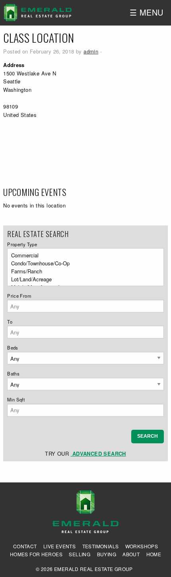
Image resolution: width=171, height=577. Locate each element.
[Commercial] (83, 255)
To (9, 321)
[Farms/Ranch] (83, 271)
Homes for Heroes (36, 554)
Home (153, 554)
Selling (79, 554)
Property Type (22, 244)
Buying (106, 554)
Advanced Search (98, 453)
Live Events (59, 546)
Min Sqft (16, 399)
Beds (12, 347)
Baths (13, 373)
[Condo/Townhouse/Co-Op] (83, 263)
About (131, 554)
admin (91, 51)
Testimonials (100, 546)
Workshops (141, 546)
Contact (25, 546)
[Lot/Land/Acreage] (83, 279)
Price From (19, 295)
